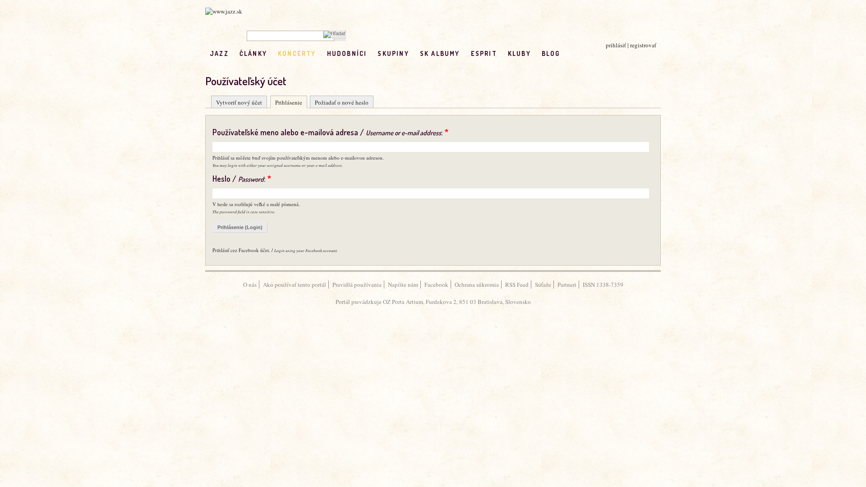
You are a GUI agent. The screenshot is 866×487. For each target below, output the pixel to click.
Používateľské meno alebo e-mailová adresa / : (330, 132)
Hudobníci (347, 53)
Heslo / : (241, 179)
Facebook (436, 284)
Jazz (219, 53)
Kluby (519, 53)
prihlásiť (616, 45)
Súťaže (543, 284)
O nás (250, 284)
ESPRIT (484, 53)
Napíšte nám (403, 284)
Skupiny (393, 53)
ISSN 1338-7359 (603, 284)
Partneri (566, 284)
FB (571, 53)
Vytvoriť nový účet (239, 102)
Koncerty (297, 53)
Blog (551, 53)
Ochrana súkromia (477, 284)
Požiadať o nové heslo (342, 102)
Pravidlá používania (357, 284)
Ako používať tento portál (294, 284)
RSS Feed (517, 284)
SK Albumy (440, 53)
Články (253, 53)
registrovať (643, 45)
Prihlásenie (288, 102)
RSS (590, 53)
